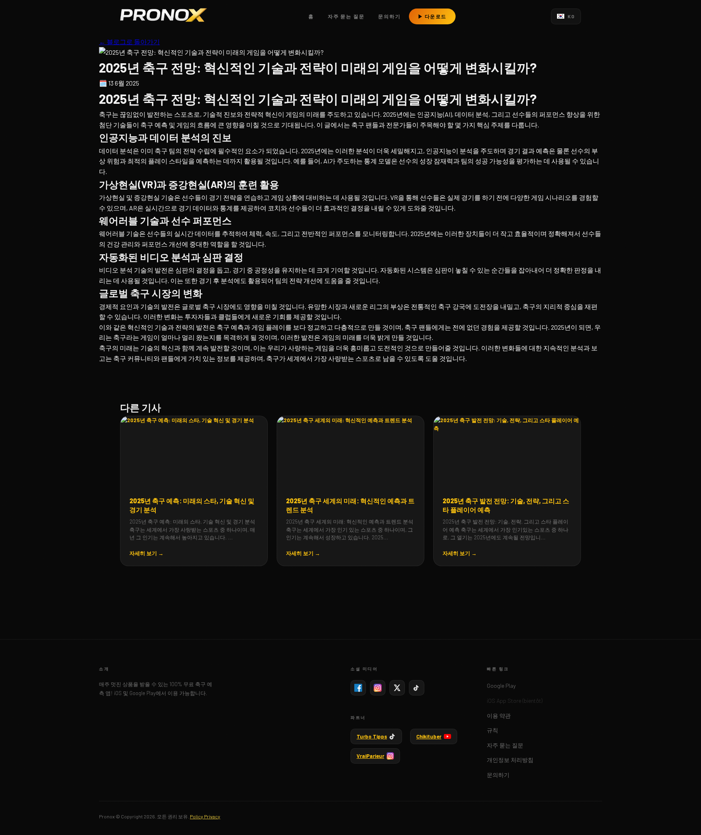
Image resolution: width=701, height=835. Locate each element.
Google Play (501, 685)
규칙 (492, 730)
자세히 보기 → (146, 553)
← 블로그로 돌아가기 (129, 41)
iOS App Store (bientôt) (514, 700)
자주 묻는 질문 (346, 16)
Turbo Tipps (372, 736)
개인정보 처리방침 (510, 759)
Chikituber (428, 736)
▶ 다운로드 (432, 16)
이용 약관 (499, 715)
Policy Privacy (205, 816)
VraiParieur (370, 756)
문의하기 (389, 16)
